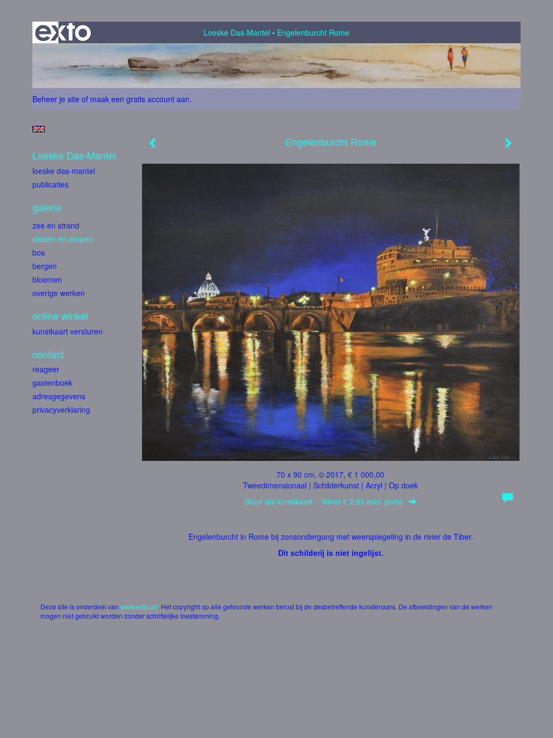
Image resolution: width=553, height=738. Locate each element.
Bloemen (47, 279)
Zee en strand (55, 225)
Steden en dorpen (62, 238)
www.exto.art (139, 606)
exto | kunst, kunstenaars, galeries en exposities (62, 32)
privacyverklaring (61, 409)
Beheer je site (55, 98)
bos (38, 252)
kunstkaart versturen (67, 331)
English (38, 129)
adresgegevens (58, 396)
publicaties (50, 184)
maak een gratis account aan (140, 98)
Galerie (47, 207)
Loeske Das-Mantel (237, 32)
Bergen (44, 265)
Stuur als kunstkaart (323, 501)
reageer (45, 369)
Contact (48, 354)
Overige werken (58, 292)
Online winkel (60, 316)
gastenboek (52, 382)
